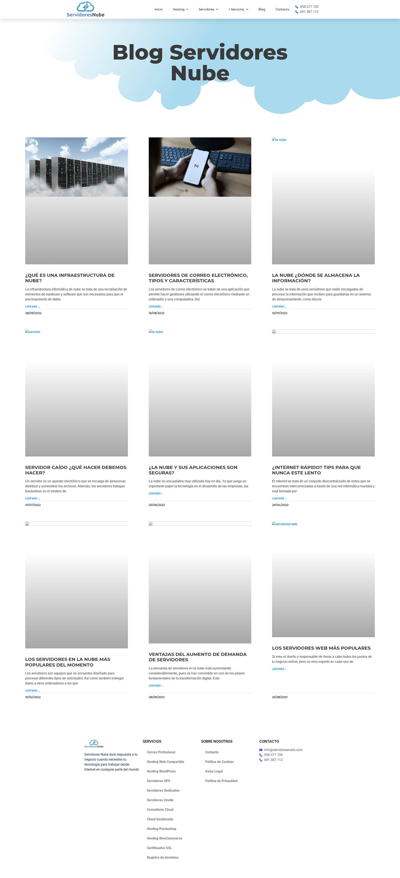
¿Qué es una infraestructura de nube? (70, 278)
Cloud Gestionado (160, 819)
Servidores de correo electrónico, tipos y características (198, 278)
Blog (262, 9)
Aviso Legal (214, 771)
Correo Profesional (161, 752)
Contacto (282, 9)
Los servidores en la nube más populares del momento (67, 662)
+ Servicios (236, 9)
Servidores (206, 9)
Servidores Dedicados (163, 790)
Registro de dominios (163, 857)
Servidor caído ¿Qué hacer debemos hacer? (75, 470)
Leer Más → (32, 306)
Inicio (158, 9)
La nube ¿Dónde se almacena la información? (316, 278)
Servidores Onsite (160, 800)
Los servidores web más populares (321, 648)
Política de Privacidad (221, 781)
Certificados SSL (159, 848)
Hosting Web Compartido (165, 762)
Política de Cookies (219, 762)
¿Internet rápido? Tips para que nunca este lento (316, 470)
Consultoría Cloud (160, 810)
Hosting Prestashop (161, 829)
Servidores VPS (158, 781)
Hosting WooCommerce (164, 838)
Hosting (178, 9)
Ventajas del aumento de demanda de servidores (198, 657)
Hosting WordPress (161, 771)
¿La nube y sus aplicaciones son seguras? (193, 470)
